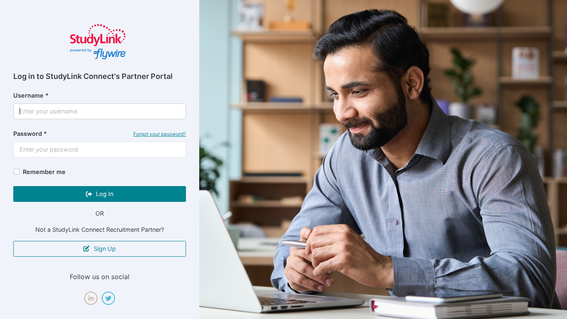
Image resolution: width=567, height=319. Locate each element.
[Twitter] (108, 298)
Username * (31, 95)
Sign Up (104, 248)
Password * (30, 133)
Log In (103, 193)
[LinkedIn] (91, 298)
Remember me (44, 171)
